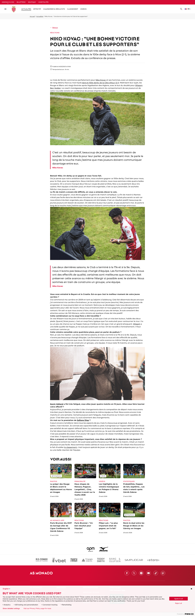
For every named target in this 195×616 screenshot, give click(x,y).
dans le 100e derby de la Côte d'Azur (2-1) (100, 83)
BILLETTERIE (21, 2)
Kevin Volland (56, 404)
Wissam (136, 324)
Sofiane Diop (83, 420)
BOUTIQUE (32, 2)
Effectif (37, 9)
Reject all (178, 603)
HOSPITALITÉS (43, 2)
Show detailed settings (11, 608)
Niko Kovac (101, 80)
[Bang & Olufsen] (114, 560)
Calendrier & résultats (54, 9)
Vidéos (83, 9)
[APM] (91, 549)
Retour (55, 28)
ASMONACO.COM (8, 2)
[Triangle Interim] (87, 560)
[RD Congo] (42, 560)
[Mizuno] (103, 549)
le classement (70, 447)
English (6, 589)
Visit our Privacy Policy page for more (37, 608)
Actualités (39, 16)
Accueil (32, 16)
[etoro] (153, 560)
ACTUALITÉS (26, 9)
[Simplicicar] (134, 560)
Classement (72, 9)
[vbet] (59, 560)
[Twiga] (73, 560)
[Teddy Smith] (101, 560)
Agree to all (178, 599)
